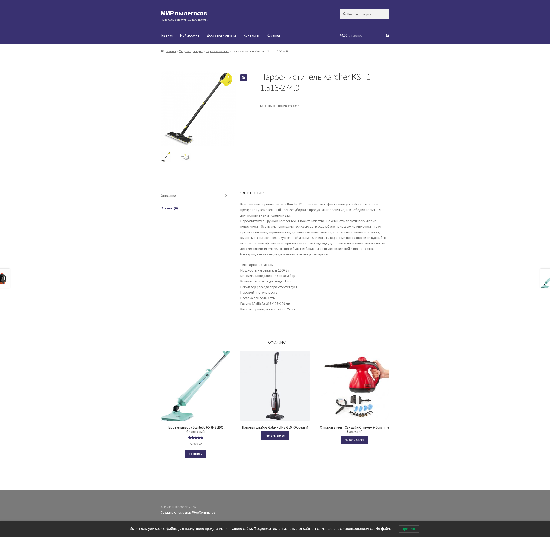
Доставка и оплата (221, 35)
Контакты (251, 35)
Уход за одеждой (191, 51)
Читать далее (275, 436)
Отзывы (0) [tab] (169, 208)
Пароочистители (217, 51)
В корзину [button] (195, 454)
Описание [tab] (168, 195)
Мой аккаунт (189, 35)
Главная (167, 35)
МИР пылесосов (184, 13)
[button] (243, 77)
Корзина (273, 35)
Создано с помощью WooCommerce (188, 512)
